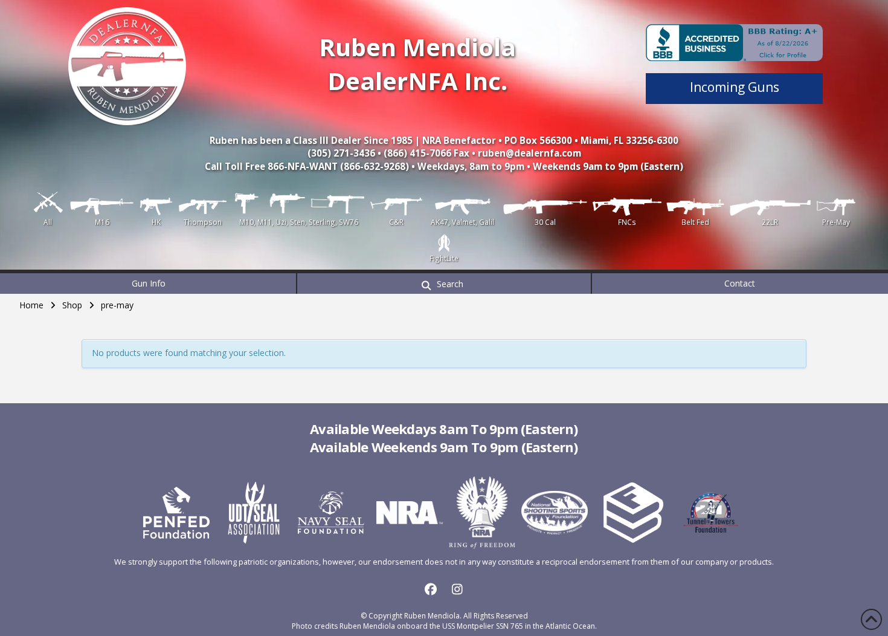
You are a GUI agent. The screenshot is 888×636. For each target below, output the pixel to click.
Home (31, 305)
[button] (444, 283)
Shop (72, 305)
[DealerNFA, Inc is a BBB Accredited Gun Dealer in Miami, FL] (734, 42)
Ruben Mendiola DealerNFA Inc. (417, 63)
